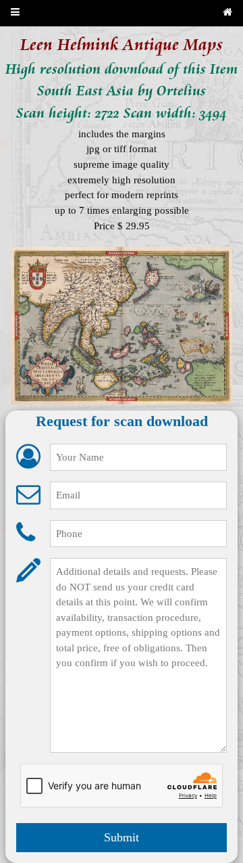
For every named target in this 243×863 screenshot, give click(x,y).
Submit (121, 837)
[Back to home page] (227, 13)
